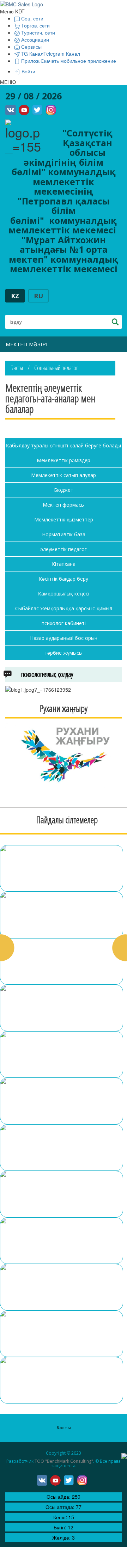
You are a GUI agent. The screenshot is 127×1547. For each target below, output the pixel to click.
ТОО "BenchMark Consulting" (64, 1461)
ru (38, 296)
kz (15, 296)
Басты (17, 367)
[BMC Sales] (21, 3)
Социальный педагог (56, 367)
